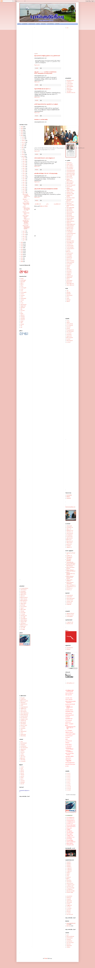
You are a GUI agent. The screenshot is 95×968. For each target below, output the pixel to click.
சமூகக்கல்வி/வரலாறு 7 (70, 171)
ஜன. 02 (24, 238)
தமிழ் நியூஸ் (23, 318)
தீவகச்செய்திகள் (24, 743)
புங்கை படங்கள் (23, 710)
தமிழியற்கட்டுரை (69, 192)
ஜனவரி (23, 156)
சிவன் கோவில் (69, 602)
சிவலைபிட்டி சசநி (69, 623)
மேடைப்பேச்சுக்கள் (24, 717)
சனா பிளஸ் (23, 310)
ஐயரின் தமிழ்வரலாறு (24, 714)
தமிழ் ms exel (69, 213)
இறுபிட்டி (68, 878)
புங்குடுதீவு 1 (68, 861)
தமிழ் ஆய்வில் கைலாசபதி (69, 200)
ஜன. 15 (24, 182)
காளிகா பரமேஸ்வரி (68, 699)
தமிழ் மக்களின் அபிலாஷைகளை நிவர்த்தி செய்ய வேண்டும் (46, 188)
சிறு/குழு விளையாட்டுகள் (69, 180)
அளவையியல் (68, 269)
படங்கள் (22, 753)
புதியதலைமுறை (23, 304)
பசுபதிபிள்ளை (69, 81)
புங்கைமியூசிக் (23, 723)
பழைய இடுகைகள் (57, 203)
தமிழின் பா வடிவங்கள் (70, 190)
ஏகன (67, 27)
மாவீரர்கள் (22, 750)
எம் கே (22, 290)
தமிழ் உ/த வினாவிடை (70, 212)
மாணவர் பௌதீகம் (69, 245)
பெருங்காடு (68, 877)
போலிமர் (22, 278)
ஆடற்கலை (68, 265)
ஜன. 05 (24, 232)
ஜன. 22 (24, 171)
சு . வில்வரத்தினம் (68, 746)
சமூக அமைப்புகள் (69, 914)
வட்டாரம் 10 (68, 786)
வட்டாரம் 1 (68, 773)
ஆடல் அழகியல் (69, 263)
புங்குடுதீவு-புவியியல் (69, 709)
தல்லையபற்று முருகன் (70, 598)
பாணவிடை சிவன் (69, 601)
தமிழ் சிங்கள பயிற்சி (70, 193)
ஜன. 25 (24, 166)
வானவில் (22, 324)
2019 (22, 244)
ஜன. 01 (24, 239)
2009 (22, 261)
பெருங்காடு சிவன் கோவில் (70, 704)
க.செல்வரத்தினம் (69, 616)
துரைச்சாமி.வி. (69, 544)
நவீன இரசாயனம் (69, 230)
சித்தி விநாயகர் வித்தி (70, 890)
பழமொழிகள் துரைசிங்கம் (68, 560)
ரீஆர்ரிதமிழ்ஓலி (23, 592)
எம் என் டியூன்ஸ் (23, 292)
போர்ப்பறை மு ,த (69, 588)
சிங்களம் (68, 278)
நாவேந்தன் (68, 649)
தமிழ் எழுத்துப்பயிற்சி (70, 207)
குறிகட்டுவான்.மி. (69, 538)
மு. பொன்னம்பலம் (68, 740)
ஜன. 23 (24, 169)
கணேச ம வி (68, 528)
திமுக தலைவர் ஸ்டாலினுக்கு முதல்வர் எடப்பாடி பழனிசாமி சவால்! (47, 55)
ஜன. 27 (24, 162)
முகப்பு (19, 23)
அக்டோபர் (24, 140)
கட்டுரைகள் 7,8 (69, 243)
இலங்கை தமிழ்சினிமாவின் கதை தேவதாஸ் (70, 573)
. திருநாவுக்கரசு (68, 758)
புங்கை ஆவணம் (24, 711)
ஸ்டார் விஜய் (23, 629)
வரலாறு (67, 320)
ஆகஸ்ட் (23, 144)
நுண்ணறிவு (68, 239)
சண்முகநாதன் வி (69, 533)
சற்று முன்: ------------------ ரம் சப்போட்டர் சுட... (26, 200)
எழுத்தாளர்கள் (23, 749)
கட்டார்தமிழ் (23, 614)
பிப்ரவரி (23, 154)
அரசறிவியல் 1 (69, 272)
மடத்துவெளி (24, 23)
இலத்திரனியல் (69, 281)
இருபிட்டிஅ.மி (68, 539)
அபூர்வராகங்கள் (23, 731)
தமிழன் (22, 321)
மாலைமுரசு (23, 295)
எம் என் (22, 286)
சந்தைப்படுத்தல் (69, 280)
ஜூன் (23, 147)
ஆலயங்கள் (68, 909)
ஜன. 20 (24, 175)
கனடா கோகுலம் (23, 601)
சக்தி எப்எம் (23, 595)
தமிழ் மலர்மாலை (69, 210)
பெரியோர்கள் (68, 897)
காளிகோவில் (68, 604)
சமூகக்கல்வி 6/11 (69, 168)
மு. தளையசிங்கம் (69, 83)
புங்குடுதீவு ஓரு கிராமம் (69, 715)
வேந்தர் (22, 313)
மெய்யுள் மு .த (69, 589)
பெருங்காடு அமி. (69, 536)
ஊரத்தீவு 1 (68, 872)
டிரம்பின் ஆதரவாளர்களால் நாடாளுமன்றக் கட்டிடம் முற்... (26, 208)
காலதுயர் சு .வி (69, 555)
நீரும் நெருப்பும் (23, 722)
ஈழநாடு (67, 298)
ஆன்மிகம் (22, 755)
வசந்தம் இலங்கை (24, 618)
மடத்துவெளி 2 (69, 869)
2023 (22, 132)
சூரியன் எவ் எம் (23, 594)
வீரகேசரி (22, 770)
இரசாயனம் (68, 251)
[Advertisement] (47, 40)
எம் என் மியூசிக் (23, 287)
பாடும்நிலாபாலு (23, 720)
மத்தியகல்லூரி (69, 525)
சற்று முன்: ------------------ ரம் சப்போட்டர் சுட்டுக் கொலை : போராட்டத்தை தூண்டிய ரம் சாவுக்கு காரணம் (45, 72)
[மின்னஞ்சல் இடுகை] (40, 68)
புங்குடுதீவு (57, 23)
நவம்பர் (23, 138)
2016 (22, 249)
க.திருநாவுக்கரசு (69, 84)
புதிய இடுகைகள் (38, 203)
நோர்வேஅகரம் (23, 626)
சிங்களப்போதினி (69, 183)
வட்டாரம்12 (68, 790)
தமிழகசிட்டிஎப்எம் (24, 615)
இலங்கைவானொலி (24, 597)
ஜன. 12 (24, 183)
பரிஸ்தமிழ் (68, 292)
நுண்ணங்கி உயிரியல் (70, 240)
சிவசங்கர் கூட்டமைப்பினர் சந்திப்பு (41, 119)
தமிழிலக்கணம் (69, 277)
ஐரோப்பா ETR (23, 609)
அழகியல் (68, 266)
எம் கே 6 (22, 293)
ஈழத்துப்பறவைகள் (24, 703)
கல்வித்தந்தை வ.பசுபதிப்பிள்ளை (69, 751)
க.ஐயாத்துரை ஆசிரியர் (69, 756)
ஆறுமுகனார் (68, 88)
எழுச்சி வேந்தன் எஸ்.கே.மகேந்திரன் (69, 748)
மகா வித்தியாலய (69, 889)
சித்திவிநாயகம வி (69, 530)
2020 (22, 242)
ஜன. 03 (24, 236)
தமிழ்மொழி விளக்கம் (70, 221)
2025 (22, 128)
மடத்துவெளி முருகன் (70, 884)
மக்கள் (22, 296)
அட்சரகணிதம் (69, 254)
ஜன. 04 (24, 234)
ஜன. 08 (24, 190)
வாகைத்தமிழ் (23, 591)
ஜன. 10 (24, 187)
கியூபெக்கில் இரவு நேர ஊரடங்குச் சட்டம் (42, 88)
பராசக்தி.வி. (68, 545)
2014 (22, 252)
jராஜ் (21, 309)
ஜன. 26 (24, 164)
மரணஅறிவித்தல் (50, 23)
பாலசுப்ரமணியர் (69, 596)
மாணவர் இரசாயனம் (70, 242)
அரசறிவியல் (68, 274)
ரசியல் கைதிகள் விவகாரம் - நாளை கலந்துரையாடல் (44, 158)
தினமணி (22, 783)
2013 (22, 254)
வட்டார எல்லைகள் (69, 325)
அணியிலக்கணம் (69, 275)
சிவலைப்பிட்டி (68, 880)
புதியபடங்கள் (23, 756)
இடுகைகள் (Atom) (44, 206)
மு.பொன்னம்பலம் (69, 647)
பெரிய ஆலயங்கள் (68, 694)
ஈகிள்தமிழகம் (23, 623)
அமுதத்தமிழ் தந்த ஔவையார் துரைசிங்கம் (70, 563)
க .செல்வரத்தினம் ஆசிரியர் (70, 733)
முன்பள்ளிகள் (69, 334)
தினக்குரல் (68, 299)
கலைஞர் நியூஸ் (23, 298)
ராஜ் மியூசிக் (23, 307)
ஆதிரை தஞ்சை (23, 603)
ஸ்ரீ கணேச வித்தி (69, 892)
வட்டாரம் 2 (68, 774)
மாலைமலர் (22, 780)
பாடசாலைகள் (23, 761)
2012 (22, 256)
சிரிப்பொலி (22, 315)
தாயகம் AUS (23, 612)
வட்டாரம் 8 (68, 783)
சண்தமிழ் (22, 611)
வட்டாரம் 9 (68, 785)
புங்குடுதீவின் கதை (68, 718)
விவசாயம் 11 (68, 259)
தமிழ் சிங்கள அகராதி (70, 197)
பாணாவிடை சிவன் (68, 697)
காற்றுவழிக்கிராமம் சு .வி (70, 586)
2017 (22, 247)
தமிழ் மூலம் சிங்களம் (70, 216)
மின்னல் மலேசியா (24, 620)
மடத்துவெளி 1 (69, 868)
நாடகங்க (67, 766)
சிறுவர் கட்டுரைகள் (69, 181)
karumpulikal (69, 495)
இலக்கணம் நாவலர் (69, 201)
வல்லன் (67, 875)
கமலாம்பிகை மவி (69, 527)
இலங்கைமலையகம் (24, 624)
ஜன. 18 (24, 178)
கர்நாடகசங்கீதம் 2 (69, 167)
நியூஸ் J (22, 283)
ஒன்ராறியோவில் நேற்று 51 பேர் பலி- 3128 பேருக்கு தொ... (26, 222)
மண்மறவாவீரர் (69, 902)
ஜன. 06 (24, 231)
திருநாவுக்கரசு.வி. (69, 541)
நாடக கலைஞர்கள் (68, 730)
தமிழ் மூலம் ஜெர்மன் (70, 218)
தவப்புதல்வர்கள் (23, 746)
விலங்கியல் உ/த (69, 257)
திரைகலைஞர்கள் (69, 340)
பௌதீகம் (68, 250)
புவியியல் (68, 322)
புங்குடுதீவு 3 (68, 865)
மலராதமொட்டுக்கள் (24, 716)
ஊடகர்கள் (68, 339)
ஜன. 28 (24, 161)
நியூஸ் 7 (22, 284)
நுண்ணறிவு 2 (69, 236)
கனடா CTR (23, 627)
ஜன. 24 (24, 168)
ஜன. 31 (24, 157)
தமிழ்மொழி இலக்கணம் (70, 224)
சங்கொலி (22, 774)
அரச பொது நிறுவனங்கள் (70, 762)
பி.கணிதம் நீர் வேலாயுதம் (71, 233)
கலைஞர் (22, 299)
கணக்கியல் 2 (68, 162)
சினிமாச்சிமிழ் (23, 735)
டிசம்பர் (23, 137)
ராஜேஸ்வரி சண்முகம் (70, 613)
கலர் (21, 327)
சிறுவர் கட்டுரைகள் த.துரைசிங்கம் (69, 583)
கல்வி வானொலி (23, 589)
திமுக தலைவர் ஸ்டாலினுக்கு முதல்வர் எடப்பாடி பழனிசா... (26, 196)
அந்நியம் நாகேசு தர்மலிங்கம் (69, 580)
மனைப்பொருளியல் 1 (70, 248)
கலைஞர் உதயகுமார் (70, 614)
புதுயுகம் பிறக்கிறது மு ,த (70, 585)
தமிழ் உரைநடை (69, 203)
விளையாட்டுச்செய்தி (70, 936)
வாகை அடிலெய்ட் (24, 606)
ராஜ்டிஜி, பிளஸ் (23, 305)
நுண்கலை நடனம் (69, 234)
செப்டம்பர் (24, 142)
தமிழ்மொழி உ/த (69, 219)
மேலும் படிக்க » (37, 64)
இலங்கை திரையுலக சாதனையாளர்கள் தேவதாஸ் (70, 577)
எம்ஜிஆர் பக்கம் (23, 708)
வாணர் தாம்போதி (69, 323)
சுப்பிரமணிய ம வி (69, 531)
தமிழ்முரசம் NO (23, 621)
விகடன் (22, 779)
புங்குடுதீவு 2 (68, 863)
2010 (22, 259)
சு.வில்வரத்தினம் (69, 89)
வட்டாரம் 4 (68, 777)
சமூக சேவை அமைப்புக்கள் (70, 764)
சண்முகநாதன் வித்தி (70, 887)
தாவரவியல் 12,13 (69, 227)
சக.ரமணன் (67, 737)
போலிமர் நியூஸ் (23, 280)
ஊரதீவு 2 (68, 874)
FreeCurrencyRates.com (70, 507)
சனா (21, 312)
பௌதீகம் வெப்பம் (69, 253)
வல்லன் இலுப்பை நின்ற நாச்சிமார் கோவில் (69, 691)
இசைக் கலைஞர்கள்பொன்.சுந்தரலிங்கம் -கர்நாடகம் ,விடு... (70, 727)
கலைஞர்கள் (23, 744)
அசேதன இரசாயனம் (70, 283)
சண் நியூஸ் (23, 316)
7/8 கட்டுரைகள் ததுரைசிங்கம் (69, 557)
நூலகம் (38, 23)
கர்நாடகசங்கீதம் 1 (69, 165)
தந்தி (21, 322)
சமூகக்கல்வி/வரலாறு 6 (70, 170)
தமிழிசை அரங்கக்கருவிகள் (69, 189)
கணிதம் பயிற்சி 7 (69, 164)
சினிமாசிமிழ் (23, 759)
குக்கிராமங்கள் (68, 722)
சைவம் (22, 705)
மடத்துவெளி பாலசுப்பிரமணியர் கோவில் (69, 707)
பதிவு (67, 290)
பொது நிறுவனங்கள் (70, 329)
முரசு (21, 301)
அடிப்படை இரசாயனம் (70, 285)
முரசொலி (22, 776)
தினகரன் (22, 771)
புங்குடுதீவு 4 (68, 866)
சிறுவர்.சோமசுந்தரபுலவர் (70, 185)
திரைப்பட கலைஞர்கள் (69, 723)
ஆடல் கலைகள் (69, 186)
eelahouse (68, 498)
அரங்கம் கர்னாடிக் (24, 598)
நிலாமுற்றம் (43, 23)
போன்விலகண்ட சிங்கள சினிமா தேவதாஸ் (70, 565)
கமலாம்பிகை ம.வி (69, 886)
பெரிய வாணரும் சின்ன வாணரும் (69, 754)
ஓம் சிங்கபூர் (23, 604)
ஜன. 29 (24, 159)
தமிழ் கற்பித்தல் (69, 209)
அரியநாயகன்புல (69, 542)
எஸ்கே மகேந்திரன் (69, 86)
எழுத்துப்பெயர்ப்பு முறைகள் (69, 196)
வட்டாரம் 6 (68, 780)
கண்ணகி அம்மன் (69, 599)
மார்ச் (23, 152)
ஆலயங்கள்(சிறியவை (69, 693)
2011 (22, 258)
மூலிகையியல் (23, 702)
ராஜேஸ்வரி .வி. (69, 547)
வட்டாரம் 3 (68, 776)
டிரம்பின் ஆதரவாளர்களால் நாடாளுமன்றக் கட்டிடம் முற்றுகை (46, 104)
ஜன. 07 (24, 192)
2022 (22, 133)
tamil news (68, 925)
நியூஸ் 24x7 (23, 281)
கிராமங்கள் (23, 752)
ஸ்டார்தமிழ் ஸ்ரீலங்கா (24, 588)
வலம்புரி (22, 766)
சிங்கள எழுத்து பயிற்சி (70, 174)
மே (22, 149)
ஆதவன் (22, 608)
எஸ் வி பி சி (23, 319)
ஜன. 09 (24, 189)
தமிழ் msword (69, 215)
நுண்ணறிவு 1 (69, 237)
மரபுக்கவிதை (23, 728)
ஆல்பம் (66, 739)
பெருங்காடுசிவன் (69, 595)
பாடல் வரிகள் (23, 726)
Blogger (46, 958)
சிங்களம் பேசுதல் (69, 177)
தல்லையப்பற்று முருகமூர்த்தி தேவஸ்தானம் (70, 702)
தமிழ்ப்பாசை (68, 222)
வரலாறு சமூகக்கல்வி (70, 262)
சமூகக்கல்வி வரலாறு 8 (70, 173)
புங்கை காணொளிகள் (24, 713)
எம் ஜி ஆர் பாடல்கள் (24, 719)
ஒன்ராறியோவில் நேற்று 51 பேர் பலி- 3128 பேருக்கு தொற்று (45, 173)
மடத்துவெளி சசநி (69, 622)
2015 (22, 251)
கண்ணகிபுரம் (68, 881)
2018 (22, 245)
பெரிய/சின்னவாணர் (70, 80)
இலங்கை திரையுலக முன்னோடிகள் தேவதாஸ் (70, 570)
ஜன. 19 (24, 176)
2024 (22, 130)
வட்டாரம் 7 (68, 782)
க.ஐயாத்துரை (68, 91)
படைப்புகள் (68, 906)
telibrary (68, 496)
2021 (22, 135)
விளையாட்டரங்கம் (24, 725)
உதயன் (22, 768)
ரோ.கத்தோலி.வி (69, 535)
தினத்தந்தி (23, 782)
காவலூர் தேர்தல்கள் (24, 707)
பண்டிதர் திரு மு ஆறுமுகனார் (68, 760)
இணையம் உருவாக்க (24, 700)
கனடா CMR (23, 617)
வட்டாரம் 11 (68, 788)
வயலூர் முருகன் (32, 23)
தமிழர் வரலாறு (23, 734)
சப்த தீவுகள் (67, 716)
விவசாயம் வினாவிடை (70, 260)
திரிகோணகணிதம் (69, 228)
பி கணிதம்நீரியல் (69, 231)
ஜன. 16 (24, 180)
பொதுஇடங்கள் (69, 905)
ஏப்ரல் (23, 151)
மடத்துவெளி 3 (69, 871)
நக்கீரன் (22, 777)
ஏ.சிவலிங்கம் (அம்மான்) (70, 92)
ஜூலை (23, 145)
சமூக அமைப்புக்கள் (24, 747)
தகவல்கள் (68, 903)
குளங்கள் (68, 328)
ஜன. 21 (24, 173)
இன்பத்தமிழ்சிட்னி (24, 600)
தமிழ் (21, 729)
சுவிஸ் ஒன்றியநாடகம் (70, 683)
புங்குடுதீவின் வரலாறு (69, 711)
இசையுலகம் (23, 758)
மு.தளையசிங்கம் (68, 744)
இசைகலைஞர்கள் (69, 337)
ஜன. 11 (24, 185)
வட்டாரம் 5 (68, 779)
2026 (22, 126)
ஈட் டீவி (22, 302)
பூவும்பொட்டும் (23, 699)
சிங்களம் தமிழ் (69, 176)
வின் (21, 325)
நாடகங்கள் (68, 342)
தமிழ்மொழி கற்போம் (70, 225)
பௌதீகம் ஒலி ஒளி (69, 247)
